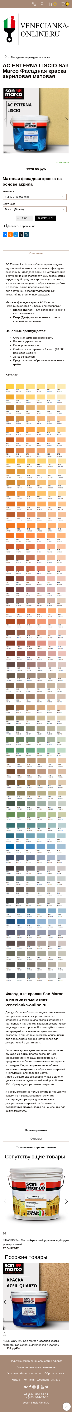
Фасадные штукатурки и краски (30, 57)
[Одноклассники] (10, 234)
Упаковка (8, 191)
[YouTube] (42, 1387)
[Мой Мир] (15, 234)
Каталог (17, 1379)
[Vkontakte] (26, 1387)
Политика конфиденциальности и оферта (36, 1360)
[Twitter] (46, 1387)
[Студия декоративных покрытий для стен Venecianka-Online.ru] (36, 29)
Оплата (55, 1379)
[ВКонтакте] (5, 234)
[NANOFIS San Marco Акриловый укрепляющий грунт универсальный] (36, 1195)
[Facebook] (30, 1387)
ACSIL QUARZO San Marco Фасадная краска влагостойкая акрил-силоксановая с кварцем (31, 1342)
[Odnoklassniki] (38, 1387)
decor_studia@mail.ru (36, 1402)
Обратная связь (55, 1373)
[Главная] (5, 57)
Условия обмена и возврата (24, 1373)
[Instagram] (34, 1387)
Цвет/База (9, 203)
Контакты (29, 1379)
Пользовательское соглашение (36, 1367)
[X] (21, 234)
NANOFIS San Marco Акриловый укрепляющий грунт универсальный (36, 1242)
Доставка (43, 1379)
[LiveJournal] (26, 234)
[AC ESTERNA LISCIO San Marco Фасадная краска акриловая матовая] (36, 120)
